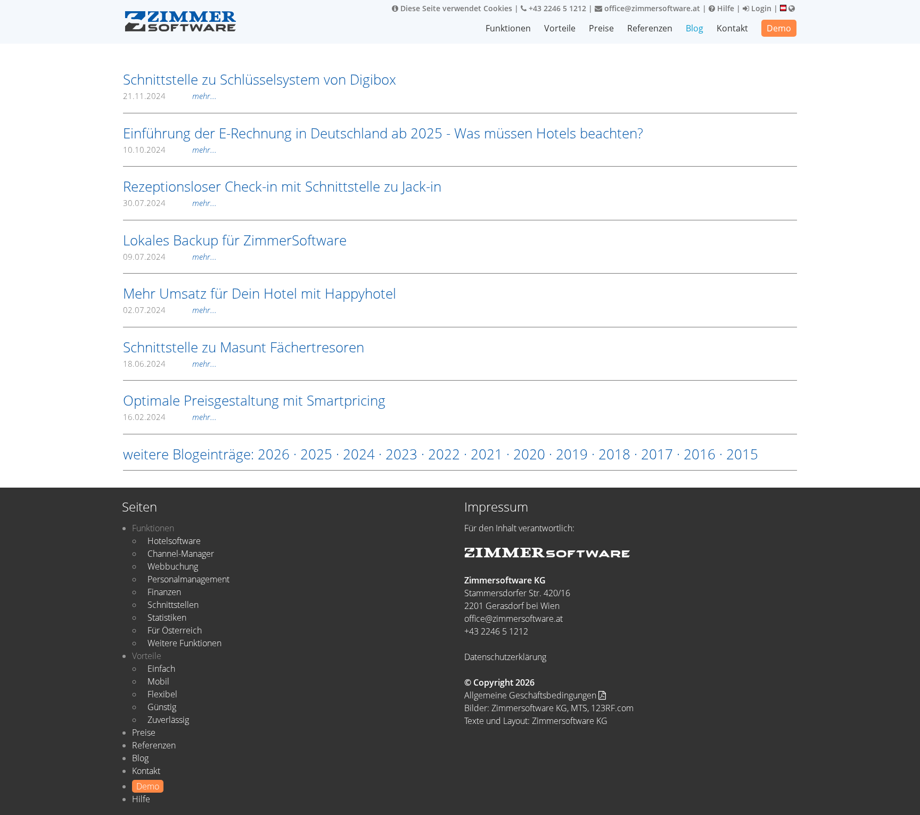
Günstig (161, 707)
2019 (572, 454)
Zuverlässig (168, 720)
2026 (274, 454)
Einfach (161, 668)
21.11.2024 (170, 95)
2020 (529, 454)
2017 (657, 454)
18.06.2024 (170, 363)
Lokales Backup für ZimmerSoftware (235, 240)
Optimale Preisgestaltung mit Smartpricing (254, 400)
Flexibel (162, 694)
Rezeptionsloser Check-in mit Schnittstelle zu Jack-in (282, 186)
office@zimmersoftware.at (651, 8)
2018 (614, 454)
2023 (401, 454)
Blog (694, 28)
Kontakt (732, 28)
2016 (700, 454)
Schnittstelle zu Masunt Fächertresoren (243, 347)
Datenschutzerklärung (505, 657)
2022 (444, 454)
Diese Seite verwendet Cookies (455, 8)
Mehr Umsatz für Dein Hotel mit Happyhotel (259, 293)
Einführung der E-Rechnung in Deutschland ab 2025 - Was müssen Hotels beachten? (383, 133)
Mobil (158, 681)
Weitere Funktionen (184, 643)
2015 (742, 454)
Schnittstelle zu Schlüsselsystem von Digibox (259, 79)
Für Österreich (174, 630)
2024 (359, 454)
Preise (601, 28)
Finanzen (164, 592)
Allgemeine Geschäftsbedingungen (531, 695)
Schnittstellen (173, 605)
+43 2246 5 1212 (556, 8)
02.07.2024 (170, 309)
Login (760, 8)
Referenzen (649, 28)
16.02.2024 (170, 416)
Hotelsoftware (174, 541)
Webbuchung (172, 566)
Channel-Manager (180, 553)
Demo (779, 28)
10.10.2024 (170, 149)
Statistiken (166, 617)
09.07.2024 (170, 256)
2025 (316, 454)
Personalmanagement (188, 579)
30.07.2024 (170, 202)
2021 (487, 454)
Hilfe (724, 8)
